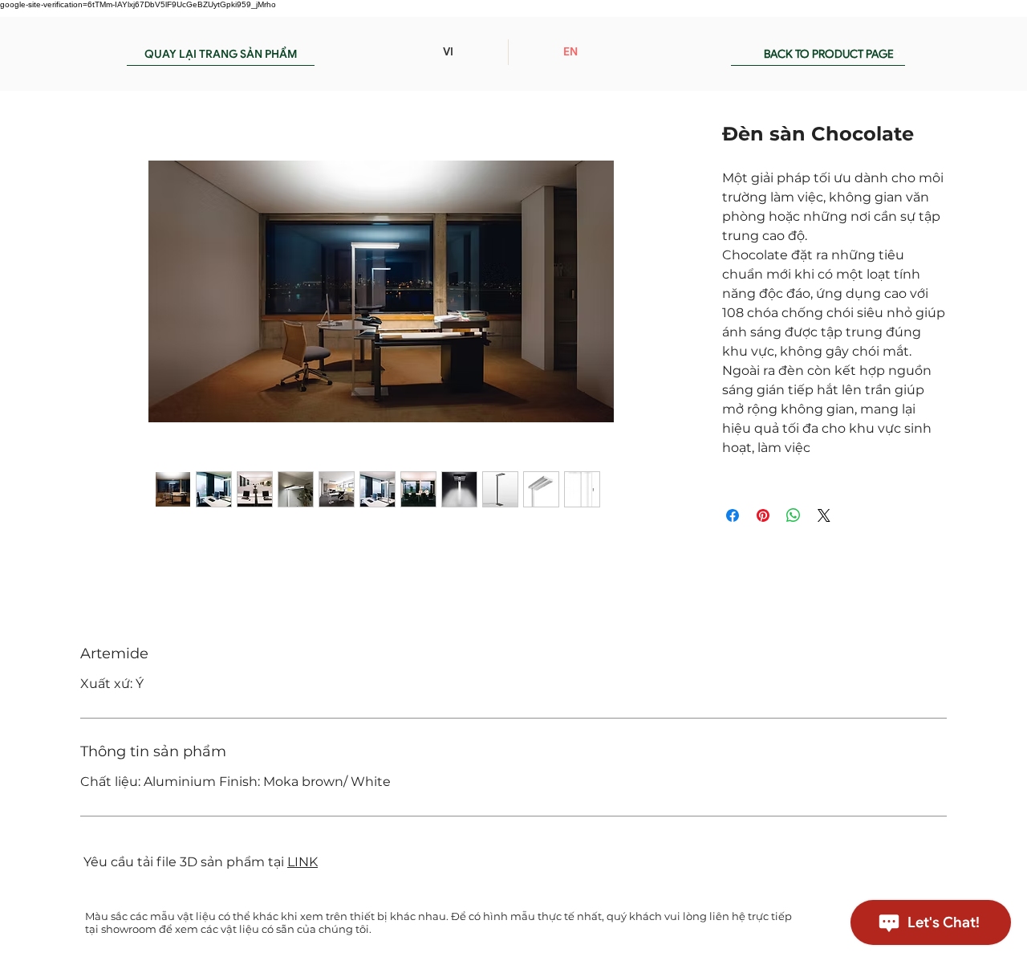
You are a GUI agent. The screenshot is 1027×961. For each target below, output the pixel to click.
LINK (302, 861)
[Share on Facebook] (732, 515)
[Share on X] (824, 515)
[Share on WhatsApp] (793, 515)
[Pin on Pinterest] (763, 515)
